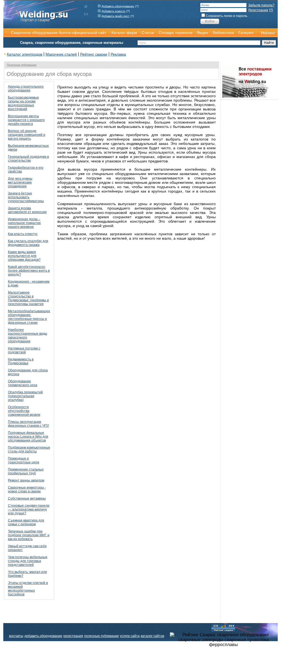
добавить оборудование (43, 636)
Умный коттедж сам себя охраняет (27, 548)
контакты (16, 636)
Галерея (246, 32)
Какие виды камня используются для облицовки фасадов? (24, 256)
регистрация (73, 636)
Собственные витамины (27, 498)
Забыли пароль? (261, 5)
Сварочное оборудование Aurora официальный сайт (58, 32)
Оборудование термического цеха (22, 383)
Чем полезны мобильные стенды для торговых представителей (27, 561)
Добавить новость (113, 11)
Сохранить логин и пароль (226, 16)
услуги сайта (130, 636)
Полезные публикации (21, 64)
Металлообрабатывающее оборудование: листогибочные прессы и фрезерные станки (29, 317)
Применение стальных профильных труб (26, 471)
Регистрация (258, 10)
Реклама (118, 54)
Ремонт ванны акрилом (26, 480)
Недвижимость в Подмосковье (20, 361)
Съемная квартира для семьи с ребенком (26, 522)
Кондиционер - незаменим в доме (28, 283)
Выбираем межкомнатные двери (28, 147)
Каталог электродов (24, 54)
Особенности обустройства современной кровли (24, 411)
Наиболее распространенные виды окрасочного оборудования (27, 335)
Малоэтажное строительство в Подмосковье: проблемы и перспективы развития (28, 298)
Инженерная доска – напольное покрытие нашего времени (24, 223)
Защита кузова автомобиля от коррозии (27, 210)
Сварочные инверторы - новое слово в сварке (27, 489)
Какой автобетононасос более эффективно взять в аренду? (29, 270)
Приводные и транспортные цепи (23, 460)
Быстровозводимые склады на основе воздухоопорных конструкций (23, 103)
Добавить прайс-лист (116, 16)
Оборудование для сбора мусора (28, 372)
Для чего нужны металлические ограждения (20, 182)
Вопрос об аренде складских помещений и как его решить (26, 135)
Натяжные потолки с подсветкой (24, 350)
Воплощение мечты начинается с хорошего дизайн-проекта (26, 120)
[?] (137, 6)
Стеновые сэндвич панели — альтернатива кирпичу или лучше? (28, 509)
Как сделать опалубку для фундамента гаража (28, 243)
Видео (202, 32)
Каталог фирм (124, 32)
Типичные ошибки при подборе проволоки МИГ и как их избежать (28, 535)
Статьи (148, 32)
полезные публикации (101, 636)
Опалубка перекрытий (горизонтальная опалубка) (25, 396)
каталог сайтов (152, 636)
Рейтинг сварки (93, 54)
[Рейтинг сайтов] (223, 628)
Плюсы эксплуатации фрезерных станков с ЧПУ (28, 424)
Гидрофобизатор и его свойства (25, 169)
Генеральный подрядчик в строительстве (28, 158)
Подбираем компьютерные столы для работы (29, 449)
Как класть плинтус (23, 234)
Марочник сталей (61, 54)
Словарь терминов (175, 32)
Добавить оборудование (118, 6)
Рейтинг (268, 33)
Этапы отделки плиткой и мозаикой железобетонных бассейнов (28, 588)
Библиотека (223, 32)
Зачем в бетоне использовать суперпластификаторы (26, 197)
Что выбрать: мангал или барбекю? (27, 574)
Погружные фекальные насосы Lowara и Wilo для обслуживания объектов (28, 436)
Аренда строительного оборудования (26, 88)
